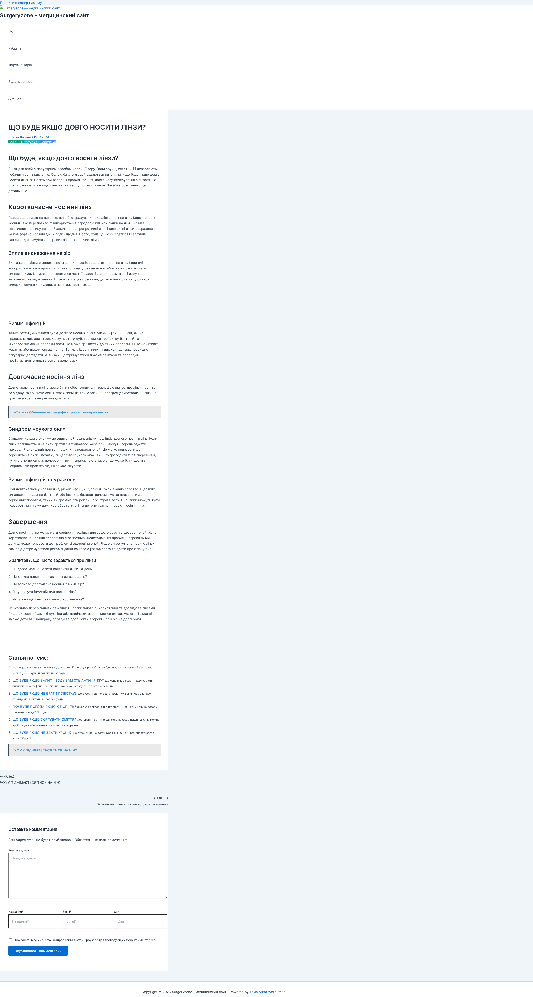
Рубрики (15, 48)
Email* (67, 911)
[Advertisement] (84, 301)
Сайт (117, 911)
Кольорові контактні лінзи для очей (41, 667)
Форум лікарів (20, 65)
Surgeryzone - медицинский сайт (44, 15)
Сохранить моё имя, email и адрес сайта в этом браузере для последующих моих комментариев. (85, 940)
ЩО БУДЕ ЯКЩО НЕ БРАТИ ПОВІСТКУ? (44, 693)
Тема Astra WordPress (267, 992)
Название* (15, 911)
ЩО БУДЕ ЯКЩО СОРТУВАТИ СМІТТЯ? (44, 719)
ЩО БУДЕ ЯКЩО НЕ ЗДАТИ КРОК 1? (41, 732)
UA (10, 32)
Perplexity (32, 142)
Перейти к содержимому (21, 3)
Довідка (14, 98)
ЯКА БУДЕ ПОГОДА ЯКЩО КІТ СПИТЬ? (44, 706)
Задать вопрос (20, 81)
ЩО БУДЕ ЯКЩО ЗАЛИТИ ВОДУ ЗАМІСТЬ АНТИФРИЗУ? (58, 680)
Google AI (48, 142)
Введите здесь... (20, 850)
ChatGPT (16, 142)
